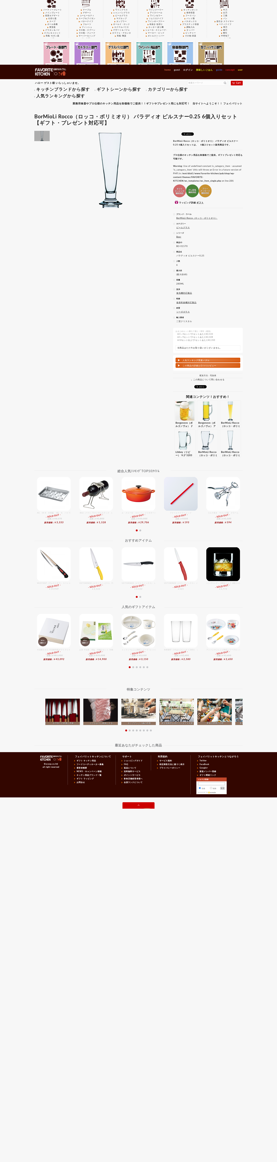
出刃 (225, 13)
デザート (87, 13)
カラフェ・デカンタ (121, 33)
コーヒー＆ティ (87, 16)
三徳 (225, 16)
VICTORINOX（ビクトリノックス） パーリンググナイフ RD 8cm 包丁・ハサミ (181, 586)
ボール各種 (52, 24)
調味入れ (190, 27)
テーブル (87, 10)
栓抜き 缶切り (156, 24)
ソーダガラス (183, 312)
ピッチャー (190, 33)
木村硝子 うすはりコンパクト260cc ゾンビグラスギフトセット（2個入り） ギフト (181, 654)
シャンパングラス (121, 13)
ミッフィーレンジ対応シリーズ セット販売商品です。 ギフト (138, 654)
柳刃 (225, 30)
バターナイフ (87, 21)
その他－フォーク (87, 33)
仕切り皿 (52, 18)
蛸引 (225, 33)
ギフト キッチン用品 (86, 761)
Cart (238, 83)
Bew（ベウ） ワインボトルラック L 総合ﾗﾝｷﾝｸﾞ (96, 518)
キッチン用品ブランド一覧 (89, 775)
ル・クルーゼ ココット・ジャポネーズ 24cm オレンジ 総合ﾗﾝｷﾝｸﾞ (138, 518)
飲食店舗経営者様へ (133, 779)
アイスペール (156, 13)
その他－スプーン (87, 30)
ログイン (188, 70)
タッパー (190, 30)
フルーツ (87, 24)
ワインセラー (156, 16)
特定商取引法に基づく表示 (172, 764)
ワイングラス (121, 10)
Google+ (204, 768)
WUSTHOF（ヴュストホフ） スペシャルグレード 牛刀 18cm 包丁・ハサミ (54, 586)
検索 (225, 83)
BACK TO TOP (138, 805)
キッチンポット (190, 10)
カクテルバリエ (121, 27)
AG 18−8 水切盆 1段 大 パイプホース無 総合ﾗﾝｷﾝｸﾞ (54, 518)
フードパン (190, 16)
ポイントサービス (132, 775)
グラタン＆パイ (52, 30)
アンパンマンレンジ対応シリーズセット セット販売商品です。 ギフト (223, 654)
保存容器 (190, 13)
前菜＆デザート (52, 16)
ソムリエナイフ (156, 18)
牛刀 (225, 10)
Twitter (203, 761)
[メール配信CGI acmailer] (212, 792)
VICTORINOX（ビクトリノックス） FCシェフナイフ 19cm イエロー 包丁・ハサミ (96, 586)
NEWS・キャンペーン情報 (89, 771)
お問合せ (81, 782)
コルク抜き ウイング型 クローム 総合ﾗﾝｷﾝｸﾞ (223, 518)
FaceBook (204, 764)
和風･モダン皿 (52, 36)
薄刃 (225, 27)
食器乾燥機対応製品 (186, 303)
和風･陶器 (121, 36)
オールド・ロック (121, 24)
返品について (130, 768)
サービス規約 (165, 761)
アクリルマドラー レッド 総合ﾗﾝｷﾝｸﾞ (181, 518)
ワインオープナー (156, 21)
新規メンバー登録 (208, 771)
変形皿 (52, 27)
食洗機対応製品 (184, 293)
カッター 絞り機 (156, 27)
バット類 (190, 18)
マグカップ (121, 18)
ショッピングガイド (133, 761)
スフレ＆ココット (52, 33)
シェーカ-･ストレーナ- (156, 30)
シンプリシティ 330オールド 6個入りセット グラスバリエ (223, 586)
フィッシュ (87, 27)
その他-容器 (190, 36)
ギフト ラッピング (85, 779)
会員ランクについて (133, 782)
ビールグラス (121, 16)
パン (225, 18)
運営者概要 (82, 768)
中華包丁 (225, 36)
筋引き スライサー (225, 21)
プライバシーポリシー (169, 768)
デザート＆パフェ (121, 30)
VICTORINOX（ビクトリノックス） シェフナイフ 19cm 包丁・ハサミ (138, 586)
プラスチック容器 (190, 24)
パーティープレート (52, 10)
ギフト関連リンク (208, 775)
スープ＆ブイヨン (87, 18)
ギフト (200, 203)
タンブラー (121, 21)
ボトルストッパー (156, 36)
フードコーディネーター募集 (90, 764)
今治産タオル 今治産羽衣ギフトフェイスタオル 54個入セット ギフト (54, 654)
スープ (52, 21)
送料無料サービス (132, 771)
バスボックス (190, 21)
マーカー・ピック (156, 33)
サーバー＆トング (87, 36)
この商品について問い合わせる (209, 380)
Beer (178, 237)
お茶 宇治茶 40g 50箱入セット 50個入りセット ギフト (96, 654)
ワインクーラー (156, 10)
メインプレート (52, 13)
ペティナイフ (225, 24)
